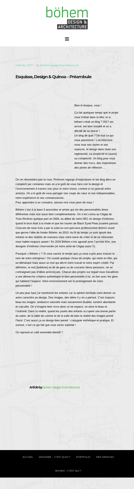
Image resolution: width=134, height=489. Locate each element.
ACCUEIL (28, 457)
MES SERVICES (105, 457)
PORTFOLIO (83, 457)
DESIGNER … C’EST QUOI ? (54, 457)
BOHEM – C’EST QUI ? (68, 470)
